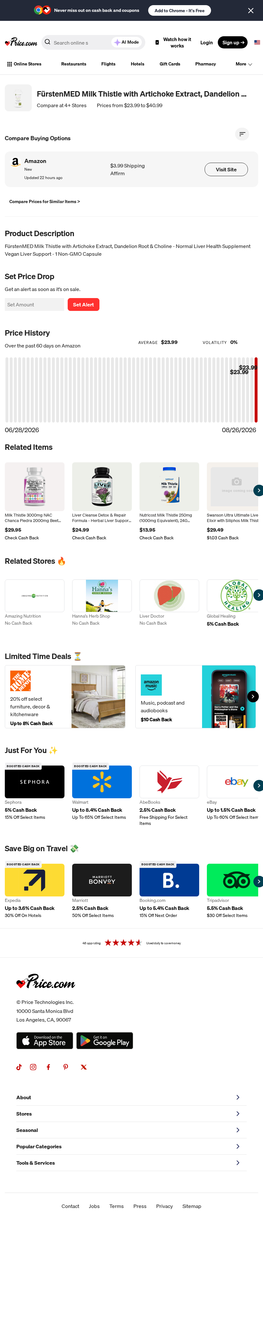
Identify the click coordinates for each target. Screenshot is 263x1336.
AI (130, 42)
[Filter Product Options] (242, 134)
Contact (70, 1206)
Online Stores (27, 63)
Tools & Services (35, 1163)
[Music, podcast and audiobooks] (196, 696)
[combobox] (93, 42)
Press (140, 1206)
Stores (24, 1113)
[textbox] (257, 42)
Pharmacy (205, 63)
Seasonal (27, 1130)
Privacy (164, 1206)
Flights (108, 63)
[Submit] (47, 43)
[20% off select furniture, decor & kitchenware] (65, 696)
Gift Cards (170, 63)
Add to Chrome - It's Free (180, 10)
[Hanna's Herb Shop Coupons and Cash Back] (102, 606)
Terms (116, 1206)
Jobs (94, 1206)
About (23, 1097)
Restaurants (73, 63)
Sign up (231, 42)
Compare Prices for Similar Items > (44, 201)
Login (206, 42)
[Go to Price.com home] (21, 42)
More (241, 63)
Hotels (137, 63)
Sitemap (191, 1206)
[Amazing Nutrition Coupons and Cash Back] (34, 606)
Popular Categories (39, 1146)
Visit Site (226, 169)
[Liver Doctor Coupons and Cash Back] (169, 606)
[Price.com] (45, 995)
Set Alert (83, 304)
